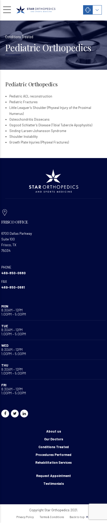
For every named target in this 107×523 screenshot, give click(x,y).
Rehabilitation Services (53, 462)
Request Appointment (53, 476)
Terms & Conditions (51, 517)
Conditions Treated (53, 447)
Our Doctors (53, 439)
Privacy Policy (25, 517)
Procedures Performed (53, 455)
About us (53, 431)
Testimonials (53, 483)
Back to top (77, 517)
